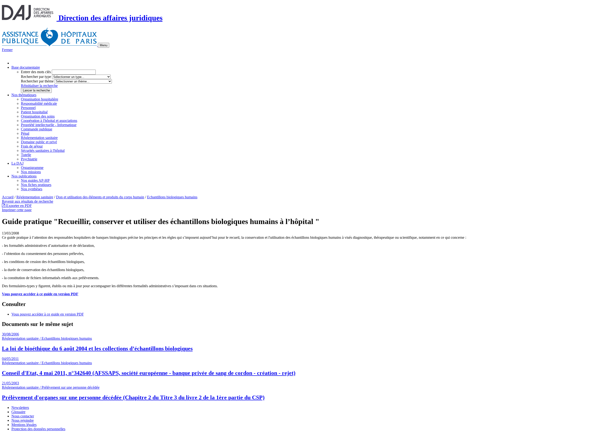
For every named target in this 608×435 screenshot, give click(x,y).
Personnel (28, 108)
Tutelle (26, 155)
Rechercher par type (36, 77)
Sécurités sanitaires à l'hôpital (43, 150)
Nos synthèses (31, 189)
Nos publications (24, 176)
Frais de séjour (32, 146)
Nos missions (31, 172)
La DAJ (17, 163)
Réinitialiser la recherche (39, 86)
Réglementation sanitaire (39, 138)
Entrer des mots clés (36, 72)
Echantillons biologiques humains (172, 197)
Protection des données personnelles (38, 429)
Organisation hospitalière (39, 99)
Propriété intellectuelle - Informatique (48, 125)
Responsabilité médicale (39, 103)
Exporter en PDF (18, 206)
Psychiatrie (29, 159)
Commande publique (36, 129)
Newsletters (20, 408)
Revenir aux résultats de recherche (27, 201)
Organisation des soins (38, 116)
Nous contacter (22, 416)
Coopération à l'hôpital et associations (49, 121)
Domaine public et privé (39, 142)
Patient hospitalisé (34, 112)
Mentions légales (24, 425)
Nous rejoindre (22, 420)
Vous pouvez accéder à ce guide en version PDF (40, 294)
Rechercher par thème (37, 81)
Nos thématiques (23, 95)
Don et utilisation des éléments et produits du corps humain (100, 197)
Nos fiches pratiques (36, 185)
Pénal (25, 133)
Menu (103, 45)
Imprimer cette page (17, 210)
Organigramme (32, 168)
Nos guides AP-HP (35, 180)
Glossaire (18, 412)
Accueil (8, 197)
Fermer (7, 50)
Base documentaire (25, 67)
